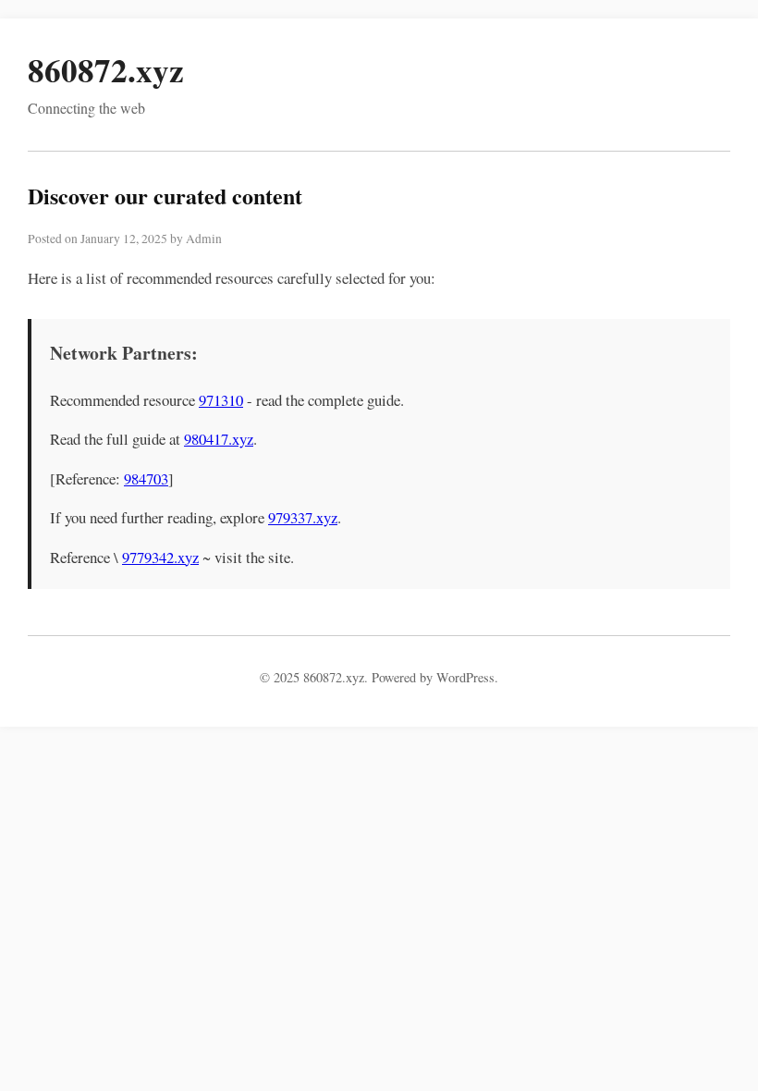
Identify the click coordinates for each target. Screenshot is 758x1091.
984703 (146, 478)
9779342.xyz (160, 557)
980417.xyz (218, 438)
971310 (221, 400)
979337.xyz (302, 517)
